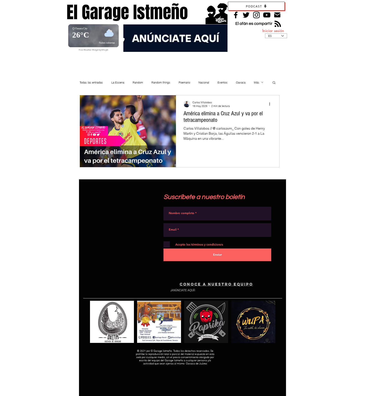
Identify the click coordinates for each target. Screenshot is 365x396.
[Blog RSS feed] (278, 24)
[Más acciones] (271, 103)
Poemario (184, 82)
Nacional (204, 82)
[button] (274, 83)
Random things (160, 82)
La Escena (117, 82)
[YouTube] (266, 15)
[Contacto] (277, 15)
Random (138, 82)
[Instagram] (256, 15)
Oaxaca (240, 82)
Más (256, 82)
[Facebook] (235, 15)
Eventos (222, 82)
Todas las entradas (91, 82)
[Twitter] (246, 15)
